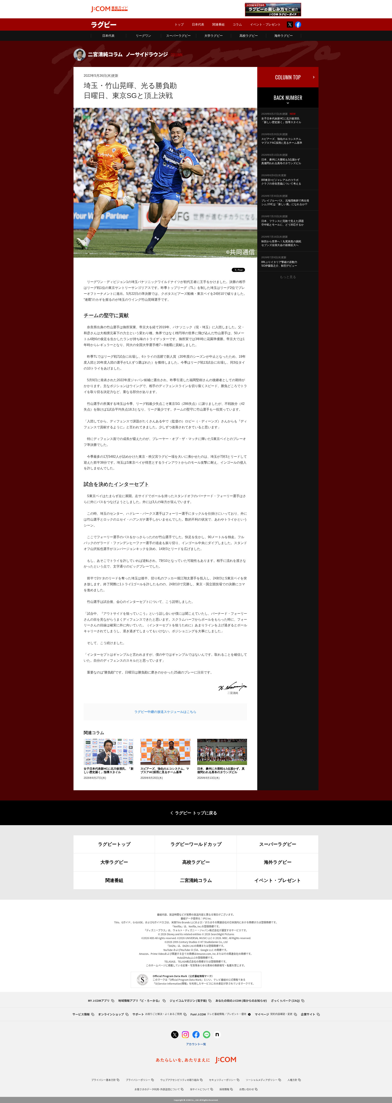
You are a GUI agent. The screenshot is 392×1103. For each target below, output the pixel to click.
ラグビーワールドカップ (196, 844)
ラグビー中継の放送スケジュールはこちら (165, 711)
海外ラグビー (283, 35)
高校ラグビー (248, 35)
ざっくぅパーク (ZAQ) (285, 1000)
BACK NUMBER (288, 97)
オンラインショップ (111, 1014)
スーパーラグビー (178, 35)
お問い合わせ (246, 1089)
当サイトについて (199, 1089)
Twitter (290, 24)
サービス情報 (81, 1014)
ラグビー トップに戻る (196, 813)
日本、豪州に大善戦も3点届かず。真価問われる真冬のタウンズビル (221, 770)
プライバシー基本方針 (103, 1080)
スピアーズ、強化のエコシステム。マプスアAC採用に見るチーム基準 (164, 770)
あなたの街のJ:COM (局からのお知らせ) (241, 1000)
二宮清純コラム (196, 880)
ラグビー (104, 24)
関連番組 (218, 24)
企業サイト (308, 1014)
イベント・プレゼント (265, 24)
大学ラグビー (213, 35)
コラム (237, 24)
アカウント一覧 (196, 1044)
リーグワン (143, 35)
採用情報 (224, 1089)
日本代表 (198, 24)
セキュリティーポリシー (222, 1080)
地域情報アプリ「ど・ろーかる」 (139, 1000)
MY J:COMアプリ (99, 1000)
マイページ (273, 1014)
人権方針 (292, 1080)
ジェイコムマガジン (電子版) (188, 1000)
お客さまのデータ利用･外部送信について (157, 1089)
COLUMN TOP (288, 77)
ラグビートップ (114, 844)
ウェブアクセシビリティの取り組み (179, 1080)
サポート (157, 1014)
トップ (179, 24)
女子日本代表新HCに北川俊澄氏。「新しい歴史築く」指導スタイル (109, 770)
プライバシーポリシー (138, 1080)
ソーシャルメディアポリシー (261, 1080)
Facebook (298, 24)
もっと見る (288, 277)
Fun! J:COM (218, 1014)
